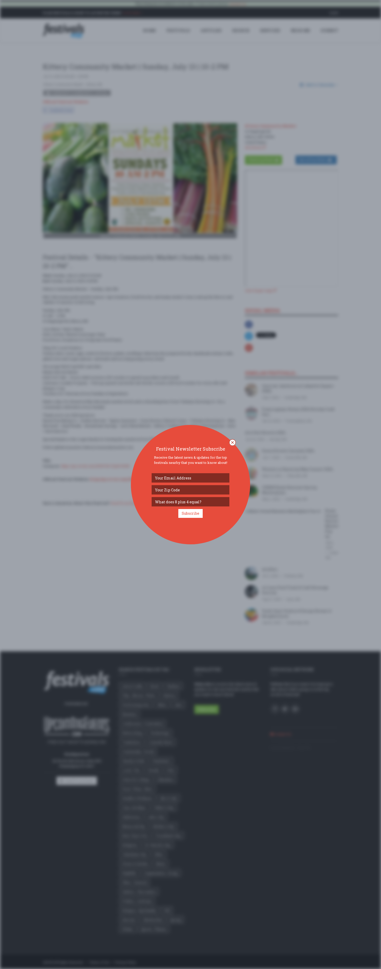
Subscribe (190, 513)
